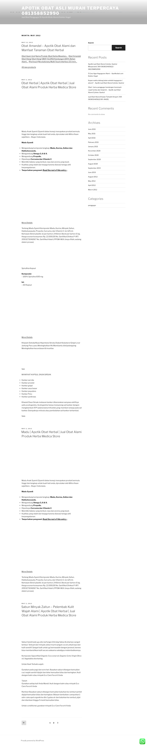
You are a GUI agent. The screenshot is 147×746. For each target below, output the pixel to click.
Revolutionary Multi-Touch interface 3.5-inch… (57, 62)
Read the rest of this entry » (55, 170)
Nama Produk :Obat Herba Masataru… (51, 56)
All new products (29, 67)
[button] (142, 741)
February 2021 (93, 142)
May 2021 (91, 134)
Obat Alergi (26, 59)
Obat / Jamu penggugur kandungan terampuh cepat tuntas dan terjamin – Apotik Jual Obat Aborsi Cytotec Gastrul (105, 89)
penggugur (92, 205)
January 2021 (93, 146)
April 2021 (92, 138)
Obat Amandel (74, 56)
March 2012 (92, 190)
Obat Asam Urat (28, 56)
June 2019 (92, 172)
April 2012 (92, 185)
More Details (27, 223)
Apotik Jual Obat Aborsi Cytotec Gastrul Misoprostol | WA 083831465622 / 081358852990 (102, 66)
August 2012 (93, 177)
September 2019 (94, 168)
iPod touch (33, 62)
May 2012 (91, 181)
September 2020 (94, 159)
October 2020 (93, 155)
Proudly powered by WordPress (32, 741)
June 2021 (92, 129)
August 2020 (93, 164)
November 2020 (94, 151)
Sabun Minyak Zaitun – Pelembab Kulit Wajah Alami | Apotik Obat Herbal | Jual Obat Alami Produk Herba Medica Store (48, 611)
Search (91, 43)
